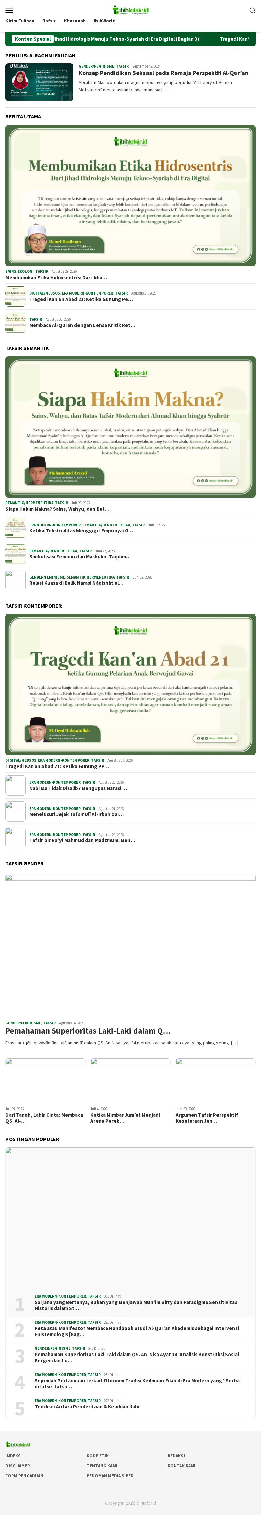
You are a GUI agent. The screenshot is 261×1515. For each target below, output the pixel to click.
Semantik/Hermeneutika (29, 502)
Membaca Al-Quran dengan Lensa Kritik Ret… (82, 325)
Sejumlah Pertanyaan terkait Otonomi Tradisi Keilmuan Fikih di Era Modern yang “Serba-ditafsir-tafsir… (138, 1384)
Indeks (13, 1456)
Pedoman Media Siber (110, 1476)
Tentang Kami (102, 1466)
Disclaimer (17, 1466)
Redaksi (176, 1456)
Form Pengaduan (24, 1476)
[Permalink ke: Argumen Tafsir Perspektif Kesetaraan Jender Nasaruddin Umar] (216, 1080)
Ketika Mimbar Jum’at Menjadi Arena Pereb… (125, 1118)
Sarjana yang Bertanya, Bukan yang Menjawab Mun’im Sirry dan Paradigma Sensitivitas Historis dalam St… (136, 1305)
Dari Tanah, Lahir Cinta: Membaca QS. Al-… (44, 1118)
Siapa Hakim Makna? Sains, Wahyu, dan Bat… (57, 509)
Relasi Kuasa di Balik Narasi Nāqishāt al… (76, 583)
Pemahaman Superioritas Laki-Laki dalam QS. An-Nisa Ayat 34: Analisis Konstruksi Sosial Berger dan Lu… (137, 1357)
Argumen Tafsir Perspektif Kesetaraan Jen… (207, 1118)
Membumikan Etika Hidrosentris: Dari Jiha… (56, 277)
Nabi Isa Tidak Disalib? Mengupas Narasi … (78, 788)
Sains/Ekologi (19, 271)
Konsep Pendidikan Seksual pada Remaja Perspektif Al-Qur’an (163, 73)
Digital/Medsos (44, 293)
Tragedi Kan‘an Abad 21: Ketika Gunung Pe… (81, 299)
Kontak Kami (181, 1466)
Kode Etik (98, 1456)
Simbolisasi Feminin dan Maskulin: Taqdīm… (80, 557)
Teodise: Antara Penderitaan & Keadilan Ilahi (87, 1407)
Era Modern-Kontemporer (87, 293)
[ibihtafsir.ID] (130, 9)
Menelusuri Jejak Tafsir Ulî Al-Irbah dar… (76, 814)
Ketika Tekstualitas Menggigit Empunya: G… (81, 531)
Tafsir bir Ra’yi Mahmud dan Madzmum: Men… (82, 840)
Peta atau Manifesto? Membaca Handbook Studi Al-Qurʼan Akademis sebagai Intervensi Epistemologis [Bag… (137, 1331)
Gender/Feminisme (96, 66)
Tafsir (122, 66)
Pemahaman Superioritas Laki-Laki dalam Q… (88, 1031)
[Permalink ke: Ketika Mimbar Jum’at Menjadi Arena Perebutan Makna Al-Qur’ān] (130, 1080)
